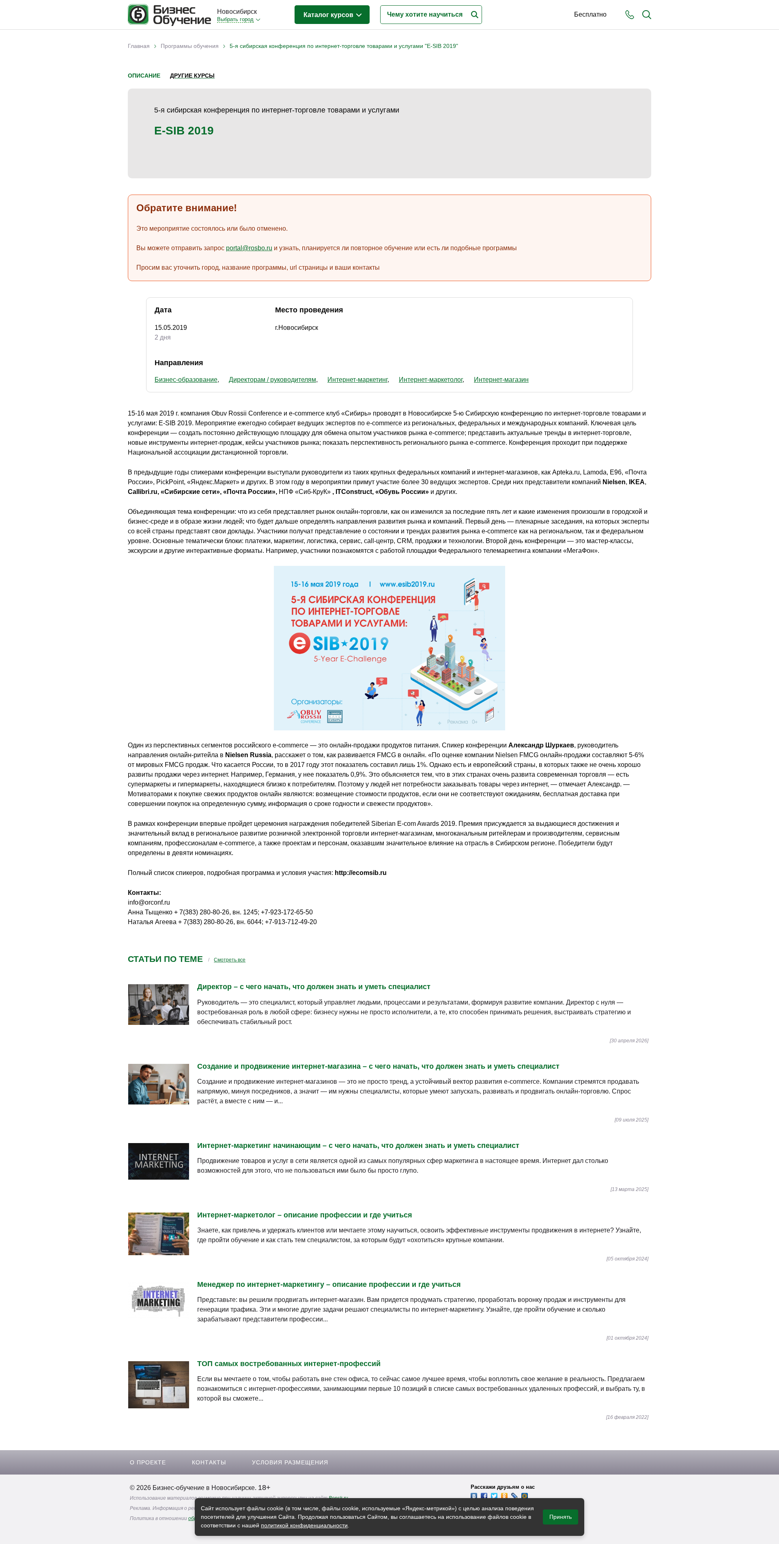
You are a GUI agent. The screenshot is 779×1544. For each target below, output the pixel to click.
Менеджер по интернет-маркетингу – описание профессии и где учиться (329, 1284)
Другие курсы (192, 75)
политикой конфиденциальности (304, 1525)
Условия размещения (290, 1462)
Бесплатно (590, 14)
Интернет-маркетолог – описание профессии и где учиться (304, 1215)
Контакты (209, 1462)
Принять (560, 1517)
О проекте (148, 1462)
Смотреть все (229, 960)
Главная (139, 46)
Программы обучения (190, 46)
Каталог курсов (329, 14)
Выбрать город (235, 19)
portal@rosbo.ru (249, 248)
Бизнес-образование (186, 379)
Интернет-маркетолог (431, 379)
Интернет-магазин (501, 379)
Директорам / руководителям (272, 379)
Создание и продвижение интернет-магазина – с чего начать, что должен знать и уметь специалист (378, 1066)
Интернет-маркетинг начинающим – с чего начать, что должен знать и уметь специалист (358, 1145)
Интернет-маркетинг (357, 379)
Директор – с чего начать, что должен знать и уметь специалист (313, 987)
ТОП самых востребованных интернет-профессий (289, 1364)
